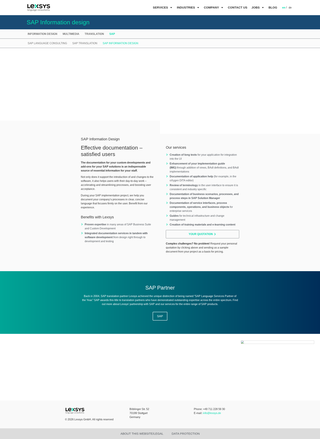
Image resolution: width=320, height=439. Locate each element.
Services (160, 7)
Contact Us (237, 7)
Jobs (256, 7)
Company (211, 7)
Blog (272, 7)
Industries (186, 7)
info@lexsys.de (212, 413)
